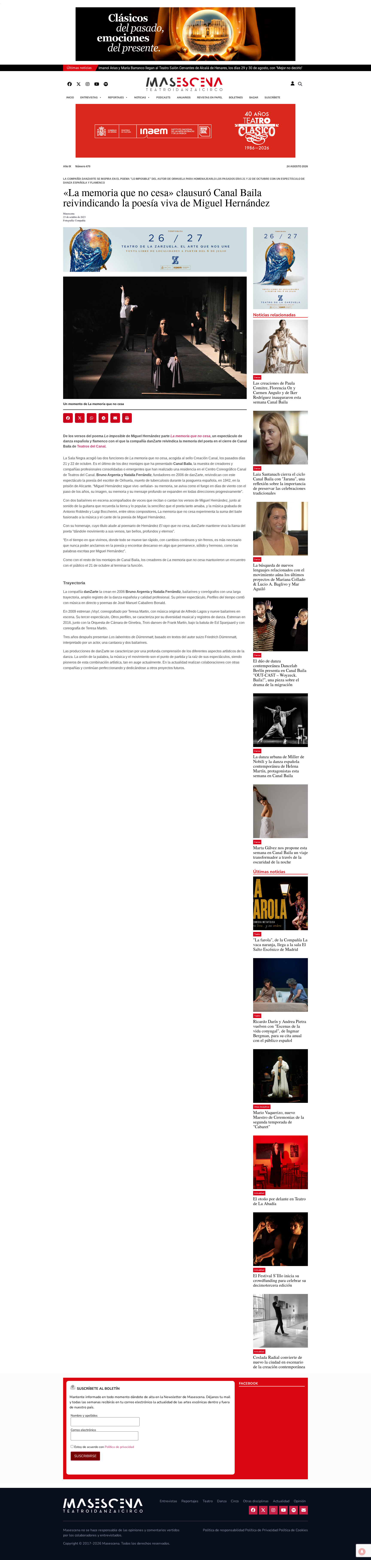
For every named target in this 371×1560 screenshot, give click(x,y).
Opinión (300, 1501)
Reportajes (116, 97)
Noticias (140, 97)
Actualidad (259, 1193)
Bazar (253, 97)
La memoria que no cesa (190, 436)
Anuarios (184, 97)
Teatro (257, 934)
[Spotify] (105, 84)
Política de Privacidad (261, 1530)
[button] (300, 84)
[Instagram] (87, 84)
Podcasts (163, 97)
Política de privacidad (119, 1447)
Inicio (70, 97)
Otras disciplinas (261, 1107)
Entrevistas (89, 97)
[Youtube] (96, 84)
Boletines (236, 97)
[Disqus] (155, 750)
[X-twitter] (78, 84)
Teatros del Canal (91, 446)
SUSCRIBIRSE (85, 1456)
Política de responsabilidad (223, 1530)
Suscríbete (272, 97)
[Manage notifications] (362, 1551)
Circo (235, 1501)
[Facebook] (69, 84)
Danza (257, 377)
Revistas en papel (209, 97)
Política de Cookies (293, 1530)
